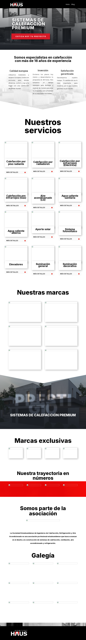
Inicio (68, 4)
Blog (73, 4)
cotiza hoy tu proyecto (31, 36)
